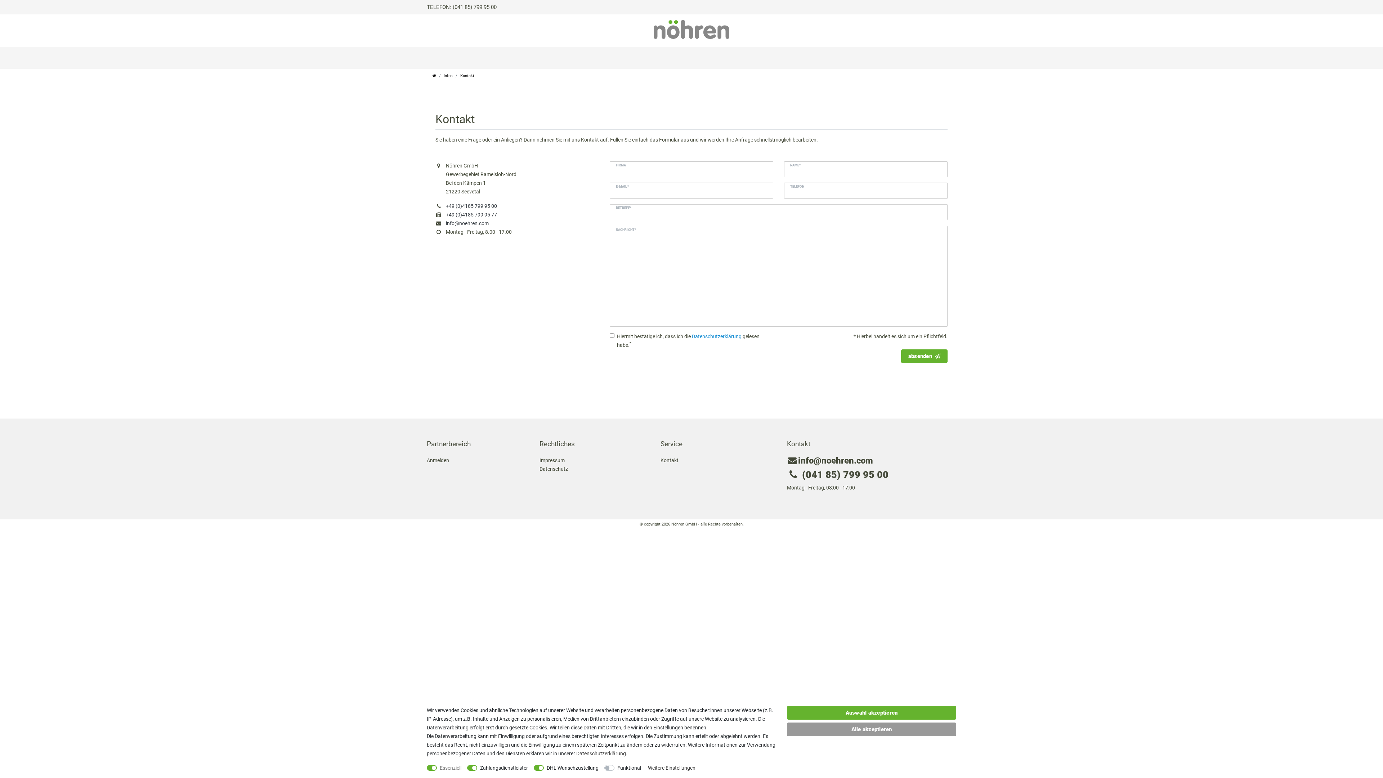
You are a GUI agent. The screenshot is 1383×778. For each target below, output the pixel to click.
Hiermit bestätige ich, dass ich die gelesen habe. (688, 341)
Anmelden (438, 460)
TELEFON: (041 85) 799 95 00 (462, 7)
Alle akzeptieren (871, 729)
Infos (448, 75)
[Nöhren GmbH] (691, 28)
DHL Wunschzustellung (573, 768)
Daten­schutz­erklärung (601, 753)
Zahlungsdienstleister (504, 768)
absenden (920, 356)
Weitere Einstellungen (671, 768)
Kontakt (670, 460)
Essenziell (450, 768)
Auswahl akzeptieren (872, 713)
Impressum (552, 460)
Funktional (629, 768)
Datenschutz (554, 469)
